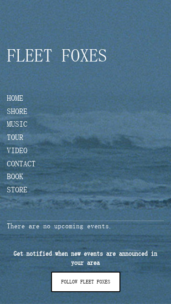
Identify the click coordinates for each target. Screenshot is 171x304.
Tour (15, 138)
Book (15, 177)
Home (15, 98)
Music (17, 124)
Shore (17, 112)
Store (17, 190)
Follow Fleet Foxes (85, 281)
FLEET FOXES (57, 55)
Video (17, 151)
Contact (21, 164)
